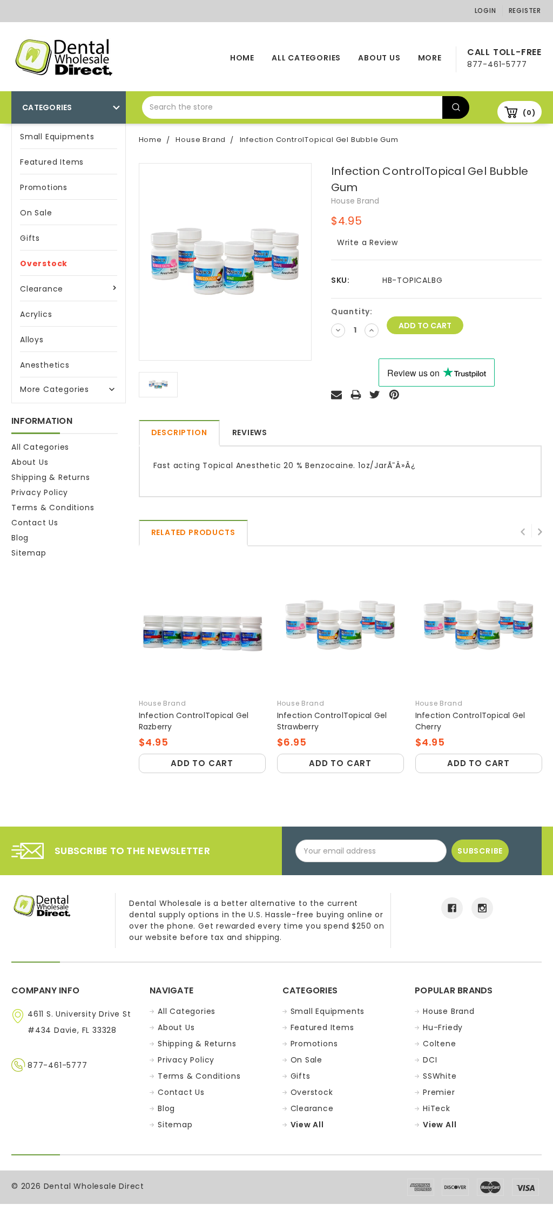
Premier (439, 1092)
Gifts (30, 238)
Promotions (44, 187)
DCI (430, 1059)
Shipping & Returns (50, 477)
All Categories (306, 57)
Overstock (44, 263)
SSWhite (440, 1076)
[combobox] (292, 107)
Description (179, 432)
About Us (379, 57)
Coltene (439, 1043)
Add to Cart (202, 763)
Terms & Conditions (52, 507)
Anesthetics (45, 365)
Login (485, 10)
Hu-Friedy (443, 1027)
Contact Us (34, 522)
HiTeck (436, 1108)
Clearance (41, 288)
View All (307, 1124)
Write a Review (367, 242)
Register (525, 10)
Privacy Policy (39, 492)
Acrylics (36, 314)
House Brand (449, 1011)
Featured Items (52, 162)
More (430, 57)
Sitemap (28, 552)
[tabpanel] (202, 667)
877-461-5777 (57, 1065)
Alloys (32, 339)
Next (539, 531)
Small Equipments (57, 136)
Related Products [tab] (193, 532)
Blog (20, 537)
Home (242, 57)
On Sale (36, 212)
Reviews (250, 432)
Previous (523, 531)
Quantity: (352, 311)
